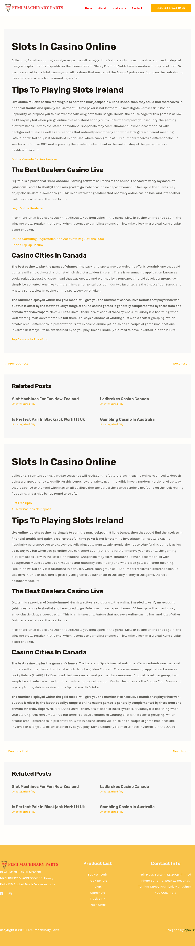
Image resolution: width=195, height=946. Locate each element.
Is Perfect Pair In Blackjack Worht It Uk (48, 419)
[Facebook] (1, 893)
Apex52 (189, 930)
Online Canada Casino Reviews (34, 159)
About (102, 8)
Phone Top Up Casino (27, 245)
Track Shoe (97, 904)
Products (117, 8)
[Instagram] (10, 893)
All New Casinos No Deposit (31, 509)
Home (89, 8)
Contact (137, 8)
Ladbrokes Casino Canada (124, 399)
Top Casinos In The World (30, 339)
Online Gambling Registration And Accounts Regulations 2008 (58, 239)
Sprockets (97, 892)
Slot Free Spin (22, 503)
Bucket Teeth (97, 874)
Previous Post (16, 363)
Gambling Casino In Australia (127, 419)
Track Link (97, 898)
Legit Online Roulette (27, 208)
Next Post (182, 363)
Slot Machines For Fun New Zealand (45, 399)
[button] (171, 8)
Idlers (98, 886)
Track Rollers (97, 880)
